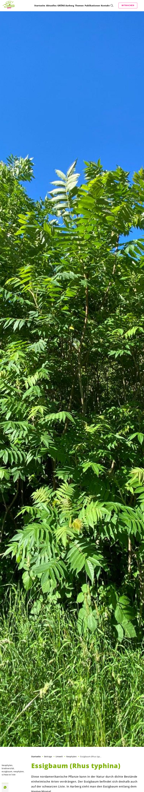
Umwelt (59, 756)
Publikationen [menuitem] (92, 5)
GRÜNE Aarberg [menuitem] (65, 5)
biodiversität (8, 768)
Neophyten (71, 756)
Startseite (36, 757)
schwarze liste (9, 774)
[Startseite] (9, 5)
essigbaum (7, 771)
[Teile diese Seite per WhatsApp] (5, 787)
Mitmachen (128, 5)
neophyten (18, 771)
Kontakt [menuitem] (105, 5)
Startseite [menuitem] (39, 5)
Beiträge (48, 756)
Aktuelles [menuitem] (51, 5)
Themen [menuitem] (79, 5)
